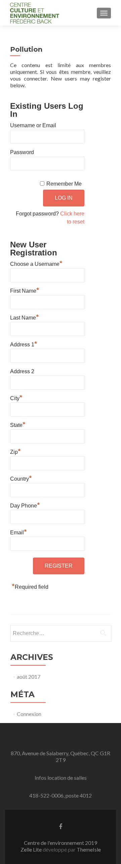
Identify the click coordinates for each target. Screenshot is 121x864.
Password (22, 152)
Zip (15, 451)
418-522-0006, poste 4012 (60, 795)
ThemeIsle (89, 849)
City (16, 397)
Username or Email (33, 125)
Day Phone (25, 505)
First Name (24, 290)
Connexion (29, 714)
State (18, 424)
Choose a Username (36, 263)
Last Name (24, 317)
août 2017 (28, 676)
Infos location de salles (61, 777)
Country (21, 478)
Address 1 (23, 343)
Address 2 (22, 371)
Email (18, 531)
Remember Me (64, 184)
